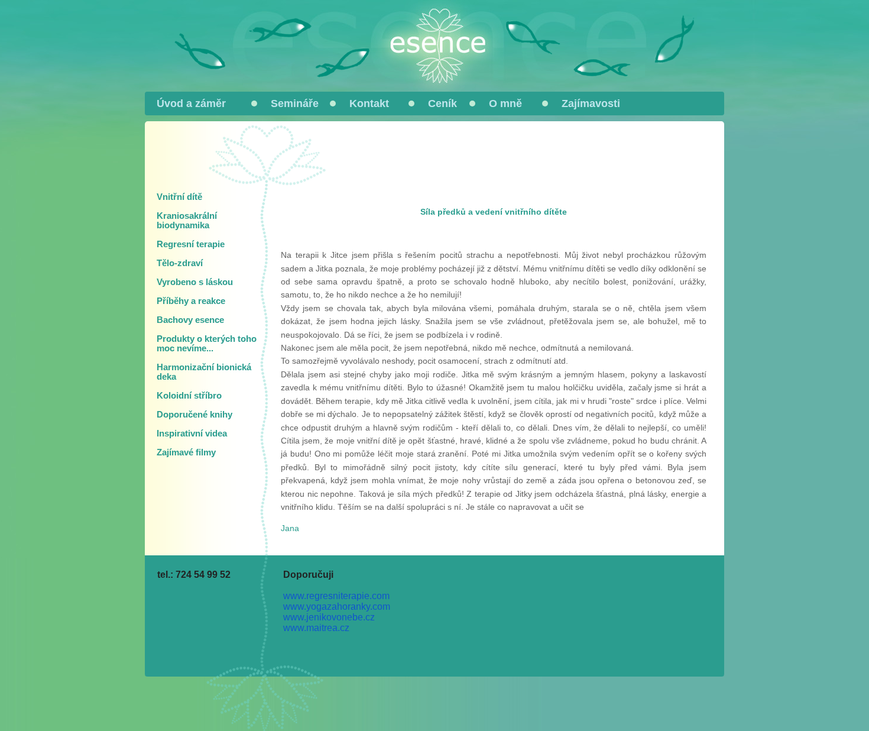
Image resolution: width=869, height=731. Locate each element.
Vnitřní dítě (179, 197)
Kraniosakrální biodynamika (187, 220)
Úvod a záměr (191, 103)
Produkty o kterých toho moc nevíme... (207, 343)
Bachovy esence (190, 320)
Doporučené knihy (194, 414)
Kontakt (369, 103)
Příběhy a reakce (191, 301)
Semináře (295, 103)
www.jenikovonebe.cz (329, 617)
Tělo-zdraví (180, 263)
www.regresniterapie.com (336, 596)
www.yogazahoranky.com (336, 606)
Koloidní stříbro (189, 395)
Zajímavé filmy (186, 452)
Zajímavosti (591, 103)
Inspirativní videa (192, 433)
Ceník (442, 103)
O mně (505, 103)
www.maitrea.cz (316, 628)
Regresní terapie (191, 244)
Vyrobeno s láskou (195, 282)
